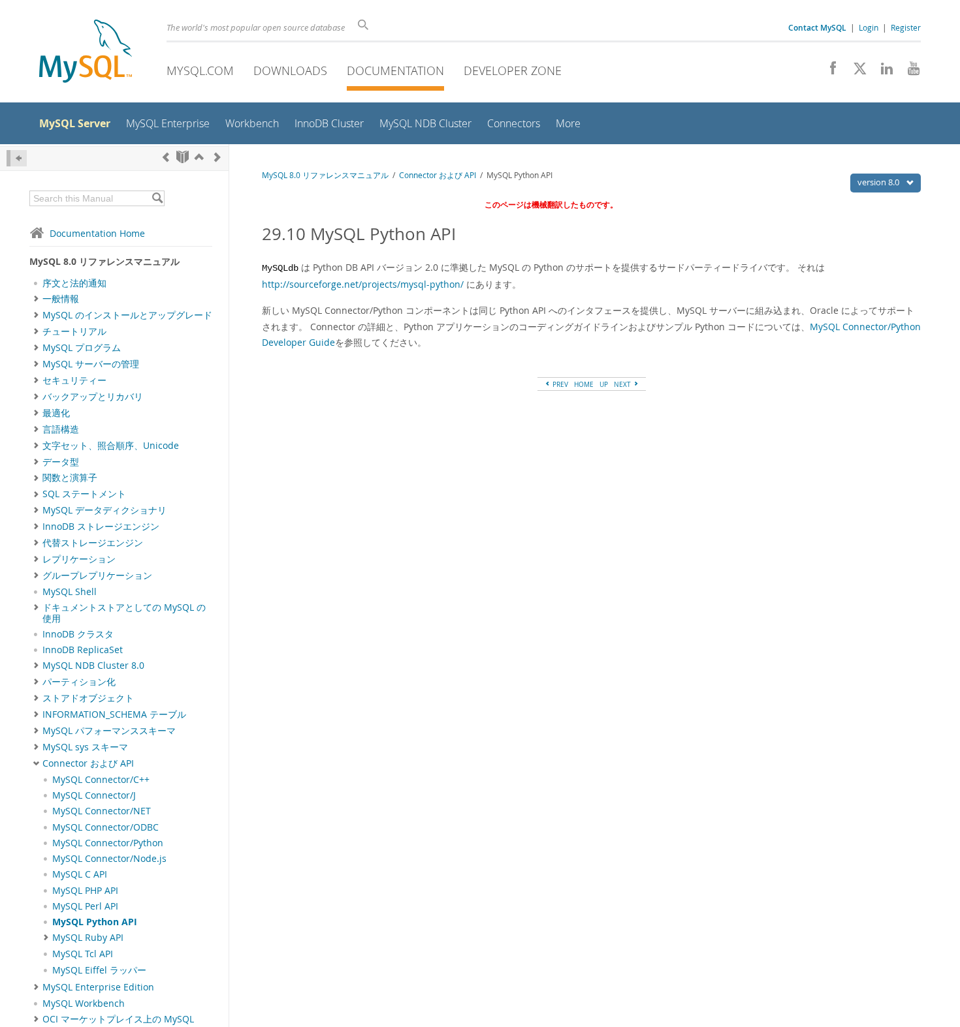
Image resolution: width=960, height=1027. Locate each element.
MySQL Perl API (85, 906)
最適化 (56, 413)
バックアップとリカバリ (92, 397)
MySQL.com (200, 70)
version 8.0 (879, 182)
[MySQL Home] (85, 52)
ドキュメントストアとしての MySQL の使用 (124, 613)
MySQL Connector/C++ (101, 780)
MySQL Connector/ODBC (105, 827)
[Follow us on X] (855, 72)
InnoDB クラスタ (78, 634)
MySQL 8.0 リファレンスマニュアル (325, 175)
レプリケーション (79, 559)
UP (604, 384)
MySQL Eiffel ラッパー (99, 970)
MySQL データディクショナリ (104, 510)
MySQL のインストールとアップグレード (127, 315)
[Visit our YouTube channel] (909, 72)
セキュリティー (74, 380)
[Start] (182, 157)
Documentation (395, 70)
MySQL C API (79, 874)
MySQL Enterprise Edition (98, 987)
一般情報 (60, 299)
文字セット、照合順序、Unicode (110, 446)
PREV (559, 384)
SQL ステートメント (84, 494)
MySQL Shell (69, 592)
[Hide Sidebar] (17, 158)
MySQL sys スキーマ (85, 747)
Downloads (290, 70)
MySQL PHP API (85, 891)
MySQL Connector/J (94, 795)
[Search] (157, 198)
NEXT (623, 384)
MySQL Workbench (83, 1003)
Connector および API (88, 763)
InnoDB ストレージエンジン (100, 526)
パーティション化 (79, 682)
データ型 (60, 462)
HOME (584, 384)
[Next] (217, 157)
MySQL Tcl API (82, 954)
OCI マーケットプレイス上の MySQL (118, 1019)
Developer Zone (513, 70)
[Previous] (166, 157)
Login (868, 27)
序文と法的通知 (74, 283)
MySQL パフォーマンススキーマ (109, 731)
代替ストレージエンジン (92, 543)
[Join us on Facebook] (828, 72)
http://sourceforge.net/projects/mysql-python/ (363, 284)
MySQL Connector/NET (101, 811)
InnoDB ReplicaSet (82, 650)
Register (906, 27)
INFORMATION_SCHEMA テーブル (114, 714)
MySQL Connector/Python (107, 843)
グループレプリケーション (97, 575)
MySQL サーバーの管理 (90, 364)
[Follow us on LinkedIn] (882, 72)
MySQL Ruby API (87, 937)
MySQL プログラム (81, 348)
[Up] (199, 157)
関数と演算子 (69, 477)
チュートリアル (74, 331)
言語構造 (60, 429)
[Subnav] (36, 298)
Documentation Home (97, 233)
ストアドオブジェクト (88, 698)
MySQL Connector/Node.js (109, 859)
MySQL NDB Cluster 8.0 (93, 665)
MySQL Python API (94, 922)
